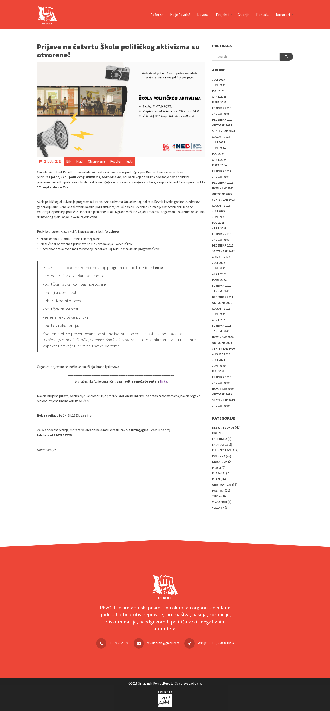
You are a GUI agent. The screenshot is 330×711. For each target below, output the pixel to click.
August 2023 (221, 205)
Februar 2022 (221, 286)
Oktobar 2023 (222, 194)
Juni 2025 (219, 85)
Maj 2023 (218, 223)
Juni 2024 (219, 148)
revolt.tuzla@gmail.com (163, 643)
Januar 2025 (221, 114)
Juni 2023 (219, 217)
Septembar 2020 (223, 348)
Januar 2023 (221, 240)
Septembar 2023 (223, 200)
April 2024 (219, 160)
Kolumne (218, 456)
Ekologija (219, 439)
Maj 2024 (218, 154)
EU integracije (223, 450)
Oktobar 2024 (222, 125)
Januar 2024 (221, 177)
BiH (214, 433)
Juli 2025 (218, 79)
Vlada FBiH (219, 502)
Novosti (203, 14)
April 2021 (219, 320)
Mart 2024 (219, 165)
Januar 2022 (221, 291)
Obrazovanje (221, 485)
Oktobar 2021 (222, 303)
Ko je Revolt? (180, 14)
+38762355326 (118, 643)
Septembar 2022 (223, 251)
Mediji (216, 468)
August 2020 (221, 354)
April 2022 (219, 274)
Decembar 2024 (222, 119)
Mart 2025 (219, 102)
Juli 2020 (218, 360)
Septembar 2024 (223, 131)
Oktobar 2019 (222, 394)
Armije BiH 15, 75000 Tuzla (216, 643)
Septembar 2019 (223, 400)
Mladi (216, 479)
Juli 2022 (218, 263)
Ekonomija (220, 445)
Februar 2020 (221, 377)
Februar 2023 (221, 234)
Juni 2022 (219, 268)
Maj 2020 (218, 371)
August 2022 (221, 257)
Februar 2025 (221, 108)
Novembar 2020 (223, 337)
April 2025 (219, 97)
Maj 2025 (218, 91)
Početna (156, 14)
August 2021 (221, 308)
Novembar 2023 (223, 188)
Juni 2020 (219, 366)
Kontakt (262, 14)
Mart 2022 (219, 280)
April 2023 (219, 228)
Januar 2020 (221, 383)
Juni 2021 (219, 314)
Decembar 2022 (222, 245)
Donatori (283, 14)
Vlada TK (218, 508)
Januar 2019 (221, 406)
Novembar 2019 (223, 389)
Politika (218, 491)
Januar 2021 (221, 331)
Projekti (222, 14)
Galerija (243, 14)
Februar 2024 (221, 171)
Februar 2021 (221, 326)
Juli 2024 (218, 142)
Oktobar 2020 (222, 343)
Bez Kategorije (223, 427)
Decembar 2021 (222, 297)
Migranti (218, 473)
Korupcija (219, 462)
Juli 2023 (218, 211)
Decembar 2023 (222, 183)
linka (163, 381)
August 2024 (221, 137)
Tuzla (216, 496)
